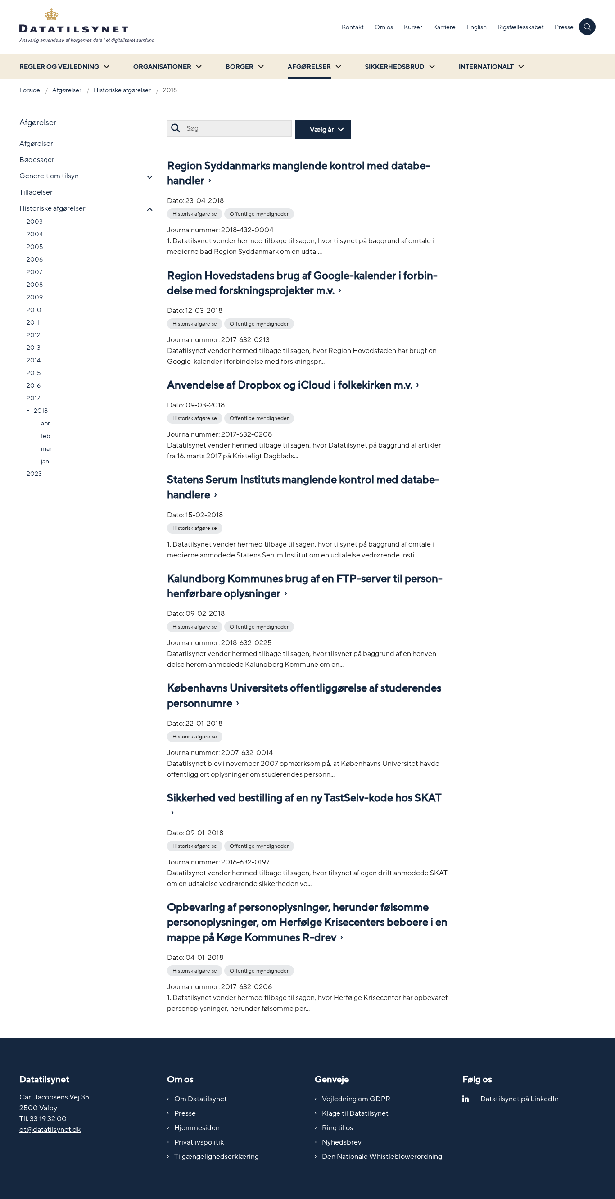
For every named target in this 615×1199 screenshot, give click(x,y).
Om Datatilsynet (200, 1099)
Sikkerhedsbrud (395, 67)
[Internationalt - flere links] (520, 66)
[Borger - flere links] (259, 66)
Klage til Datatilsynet (355, 1113)
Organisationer (162, 67)
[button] (147, 177)
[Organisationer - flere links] (197, 66)
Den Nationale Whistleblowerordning (382, 1157)
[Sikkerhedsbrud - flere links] (431, 66)
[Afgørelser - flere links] (337, 66)
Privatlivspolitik (199, 1142)
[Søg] (175, 128)
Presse (185, 1113)
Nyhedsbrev (342, 1142)
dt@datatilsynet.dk (50, 1130)
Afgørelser (309, 67)
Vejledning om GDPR (356, 1099)
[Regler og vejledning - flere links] (105, 66)
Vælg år (322, 130)
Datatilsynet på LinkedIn (519, 1099)
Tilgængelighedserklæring (216, 1157)
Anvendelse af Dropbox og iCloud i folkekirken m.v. (289, 385)
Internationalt (486, 67)
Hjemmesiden (197, 1128)
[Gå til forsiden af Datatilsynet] (177, 27)
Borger (239, 67)
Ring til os (337, 1128)
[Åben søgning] (587, 26)
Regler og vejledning (59, 67)
